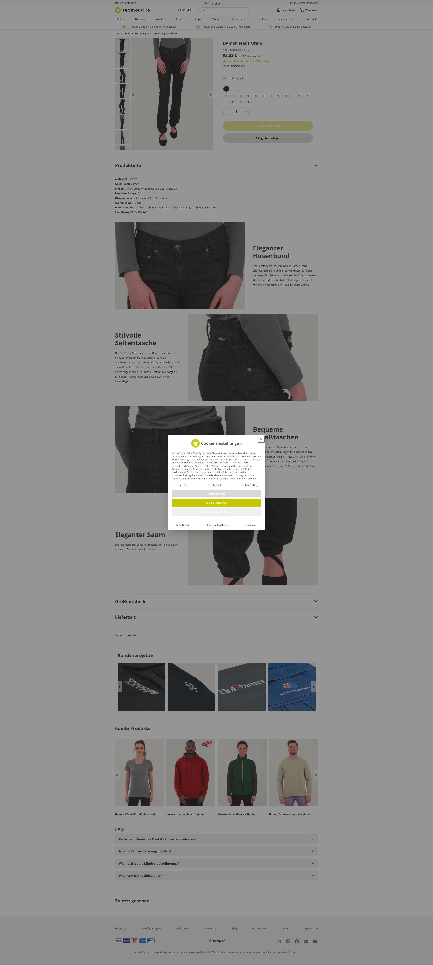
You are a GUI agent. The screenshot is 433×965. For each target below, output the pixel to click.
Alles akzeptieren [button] (216, 502)
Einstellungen (183, 524)
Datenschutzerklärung (217, 524)
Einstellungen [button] (194, 478)
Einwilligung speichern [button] (216, 512)
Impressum (251, 524)
